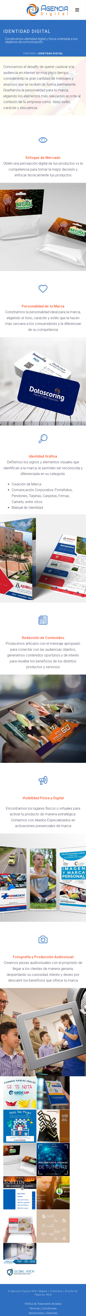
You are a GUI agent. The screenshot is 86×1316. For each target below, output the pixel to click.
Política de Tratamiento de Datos (43, 1303)
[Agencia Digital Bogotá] (43, 10)
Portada (29, 53)
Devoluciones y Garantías (43, 1313)
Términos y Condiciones (43, 1308)
